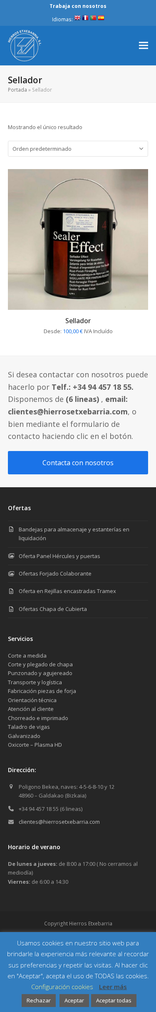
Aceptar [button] (74, 1000)
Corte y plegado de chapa (40, 664)
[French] (85, 19)
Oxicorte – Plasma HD (35, 744)
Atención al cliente (31, 709)
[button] (143, 45)
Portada (17, 89)
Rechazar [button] (39, 1000)
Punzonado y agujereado (40, 673)
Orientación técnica (32, 700)
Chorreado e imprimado (38, 718)
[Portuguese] (93, 19)
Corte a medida (27, 655)
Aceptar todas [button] (113, 1000)
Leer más (113, 986)
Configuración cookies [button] (62, 986)
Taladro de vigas (29, 726)
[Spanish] (101, 19)
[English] (77, 19)
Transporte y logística (35, 682)
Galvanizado (24, 736)
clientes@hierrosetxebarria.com (59, 821)
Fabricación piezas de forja (42, 691)
